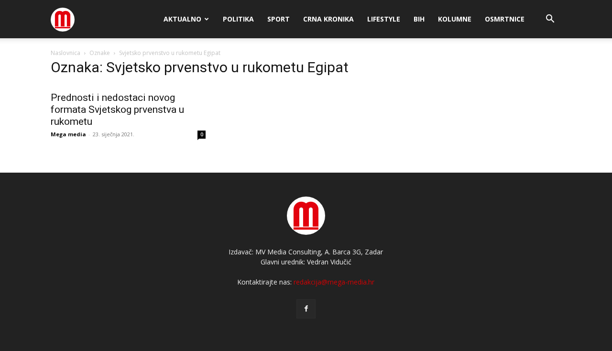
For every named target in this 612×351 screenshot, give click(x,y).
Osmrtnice (505, 18)
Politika (238, 18)
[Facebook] (306, 308)
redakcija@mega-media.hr (334, 281)
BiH (419, 18)
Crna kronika (328, 18)
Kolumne (454, 18)
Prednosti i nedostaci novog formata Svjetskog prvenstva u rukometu (117, 109)
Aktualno (182, 18)
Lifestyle (383, 18)
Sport (278, 18)
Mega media (68, 134)
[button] (549, 19)
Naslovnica (65, 53)
